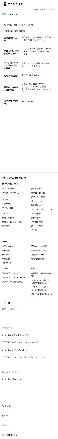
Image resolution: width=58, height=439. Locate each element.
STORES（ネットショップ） (16, 334)
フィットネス (8, 199)
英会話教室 (36, 217)
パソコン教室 (37, 221)
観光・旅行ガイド (10, 217)
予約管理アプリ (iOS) (11, 273)
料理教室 (6, 225)
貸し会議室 (36, 188)
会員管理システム (39, 250)
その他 (34, 230)
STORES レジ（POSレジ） (16, 349)
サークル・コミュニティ (42, 209)
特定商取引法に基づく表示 (42, 295)
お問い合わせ (8, 246)
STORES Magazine (12, 378)
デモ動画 (6, 254)
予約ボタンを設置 (39, 246)
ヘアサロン (7, 203)
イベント (6, 213)
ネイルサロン (8, 207)
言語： (5, 309)
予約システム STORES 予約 (14, 178)
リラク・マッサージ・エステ (13, 194)
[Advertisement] (29, 139)
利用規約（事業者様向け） (41, 274)
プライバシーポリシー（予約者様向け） (41, 288)
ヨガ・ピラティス (10, 188)
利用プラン (7, 262)
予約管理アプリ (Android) (13, 277)
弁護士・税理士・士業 (12, 221)
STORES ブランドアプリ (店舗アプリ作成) (23, 357)
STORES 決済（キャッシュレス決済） (21, 342)
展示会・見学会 (38, 192)
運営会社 (6, 405)
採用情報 (6, 415)
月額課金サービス (39, 254)
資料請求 (6, 250)
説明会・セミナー (39, 200)
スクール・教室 (38, 196)
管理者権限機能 (38, 258)
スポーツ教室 (37, 225)
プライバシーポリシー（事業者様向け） (41, 281)
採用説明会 (36, 205)
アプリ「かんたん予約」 (13, 281)
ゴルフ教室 (36, 213)
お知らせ (6, 425)
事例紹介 (6, 258)
